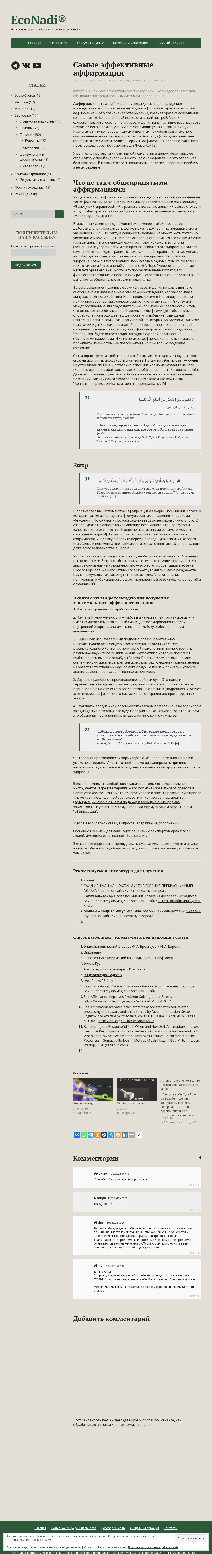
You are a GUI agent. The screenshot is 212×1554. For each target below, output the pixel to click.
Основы (26, 128)
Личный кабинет (170, 43)
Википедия (93, 952)
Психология (138, 80)
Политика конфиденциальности (73, 1528)
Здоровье (96, 80)
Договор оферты (113, 1528)
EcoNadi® (38, 20)
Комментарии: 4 (160, 80)
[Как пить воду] (93, 1089)
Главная (34, 43)
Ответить (194, 1185)
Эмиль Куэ (92, 963)
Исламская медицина (117, 80)
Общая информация (144, 1528)
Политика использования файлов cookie (153, 1547)
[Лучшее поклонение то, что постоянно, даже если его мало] (182, 1101)
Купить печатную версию (133, 915)
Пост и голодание (29, 187)
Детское (21, 102)
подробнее (175, 689)
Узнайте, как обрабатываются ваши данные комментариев (127, 1422)
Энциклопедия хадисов (103, 975)
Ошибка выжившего (131, 1103)
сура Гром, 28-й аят (99, 980)
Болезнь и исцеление (130, 43)
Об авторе (58, 43)
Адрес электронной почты (33, 246)
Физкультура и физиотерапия (32, 157)
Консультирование (30, 174)
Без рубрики (25, 95)
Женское (22, 109)
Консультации (88, 43)
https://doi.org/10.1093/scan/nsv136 (126, 1021)
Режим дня (23, 194)
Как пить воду (83, 1103)
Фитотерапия (31, 166)
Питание (27, 134)
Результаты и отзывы (37, 179)
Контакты (171, 1528)
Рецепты (32, 140)
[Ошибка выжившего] (137, 1089)
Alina (98, 1265)
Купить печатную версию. (146, 890)
